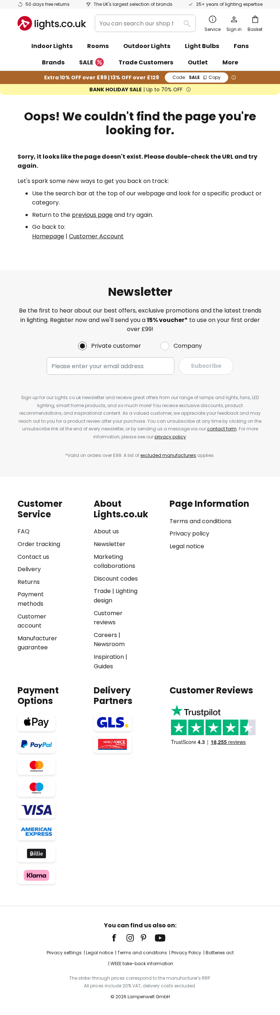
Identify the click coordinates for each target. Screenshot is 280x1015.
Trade (102, 591)
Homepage (48, 236)
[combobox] (145, 23)
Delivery (29, 569)
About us (106, 531)
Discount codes (116, 578)
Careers (105, 635)
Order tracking (39, 544)
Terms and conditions (201, 521)
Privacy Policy (186, 953)
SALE (86, 62)
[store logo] (52, 23)
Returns (29, 582)
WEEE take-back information (141, 963)
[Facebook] (118, 938)
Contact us (33, 557)
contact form (222, 429)
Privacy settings (64, 953)
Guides (103, 666)
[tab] (52, 585)
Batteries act (220, 953)
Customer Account (96, 236)
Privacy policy (189, 533)
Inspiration (109, 657)
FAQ (24, 531)
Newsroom (109, 644)
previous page (92, 215)
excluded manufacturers (168, 455)
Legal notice (187, 546)
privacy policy (170, 437)
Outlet (198, 62)
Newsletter (109, 544)
